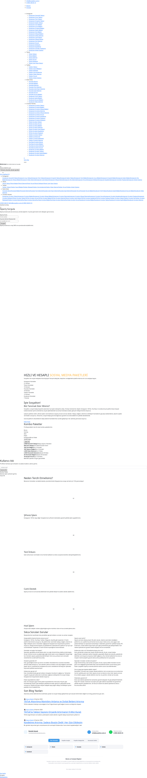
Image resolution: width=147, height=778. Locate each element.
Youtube (79, 747)
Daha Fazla (27, 422)
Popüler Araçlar (66, 740)
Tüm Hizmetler (54, 740)
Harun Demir (30, 699)
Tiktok (53, 747)
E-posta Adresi (7, 219)
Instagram (29, 747)
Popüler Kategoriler (79, 740)
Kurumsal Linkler (92, 740)
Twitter (104, 747)
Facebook (29, 751)
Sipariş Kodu (3, 215)
